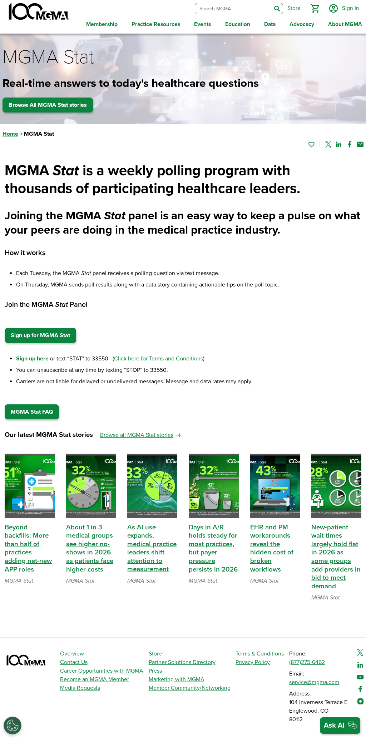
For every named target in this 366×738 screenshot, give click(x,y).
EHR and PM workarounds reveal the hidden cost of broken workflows (271, 548)
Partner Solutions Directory (182, 662)
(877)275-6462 (307, 662)
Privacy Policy (253, 662)
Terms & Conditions (260, 653)
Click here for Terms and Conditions (158, 358)
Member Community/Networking (190, 688)
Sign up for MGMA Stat (40, 335)
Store (155, 653)
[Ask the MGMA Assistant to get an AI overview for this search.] (340, 725)
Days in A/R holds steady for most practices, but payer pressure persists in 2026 (213, 548)
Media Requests (80, 688)
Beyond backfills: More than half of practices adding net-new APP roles (28, 548)
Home (10, 134)
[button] (314, 8)
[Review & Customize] (12, 725)
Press (155, 670)
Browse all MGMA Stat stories (136, 435)
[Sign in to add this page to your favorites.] (311, 144)
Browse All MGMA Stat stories (48, 105)
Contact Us (74, 662)
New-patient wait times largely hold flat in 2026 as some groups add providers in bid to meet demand (336, 556)
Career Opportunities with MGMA (101, 670)
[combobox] (233, 8)
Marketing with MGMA (176, 679)
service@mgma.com (314, 682)
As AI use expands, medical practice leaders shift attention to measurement (152, 548)
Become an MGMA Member (94, 679)
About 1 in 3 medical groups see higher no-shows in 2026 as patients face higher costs (89, 548)
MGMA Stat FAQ (32, 411)
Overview (72, 653)
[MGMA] (38, 13)
